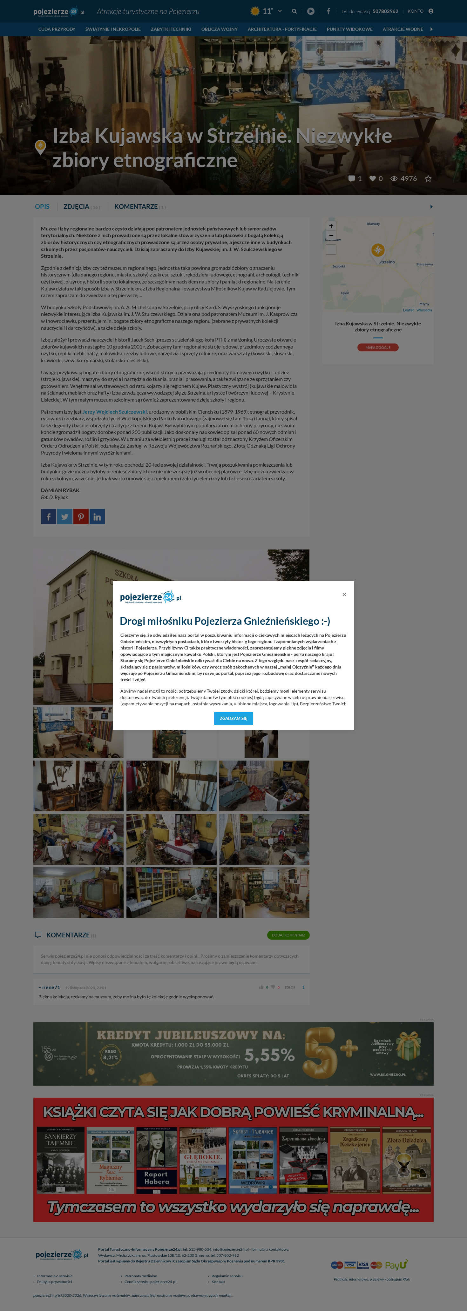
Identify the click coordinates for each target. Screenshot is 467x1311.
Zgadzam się (233, 718)
